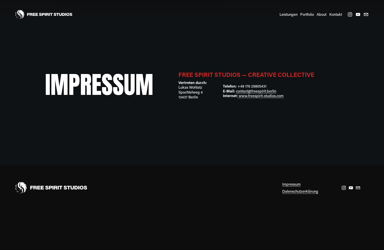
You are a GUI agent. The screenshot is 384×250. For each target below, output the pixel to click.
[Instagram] (350, 14)
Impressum (291, 184)
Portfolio (307, 14)
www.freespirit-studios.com (261, 95)
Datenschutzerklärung (300, 191)
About (321, 14)
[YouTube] (358, 14)
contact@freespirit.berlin (256, 91)
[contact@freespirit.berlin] (366, 14)
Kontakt (335, 14)
